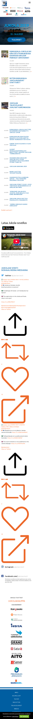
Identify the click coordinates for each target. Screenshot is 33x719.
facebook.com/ (16, 576)
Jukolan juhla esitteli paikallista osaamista (19, 199)
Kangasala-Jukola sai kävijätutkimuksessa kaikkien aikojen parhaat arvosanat (20, 54)
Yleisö (16, 699)
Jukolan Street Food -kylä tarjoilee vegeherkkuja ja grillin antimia (20, 186)
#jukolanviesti (5, 305)
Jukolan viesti (15, 279)
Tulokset (17, 40)
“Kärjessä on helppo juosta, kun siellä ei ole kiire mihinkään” (19, 193)
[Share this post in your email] (7, 339)
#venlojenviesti (21, 305)
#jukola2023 (13, 305)
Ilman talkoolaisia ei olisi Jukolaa (20, 144)
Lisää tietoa (15, 716)
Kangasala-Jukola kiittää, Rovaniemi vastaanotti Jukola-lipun (20, 131)
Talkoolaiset (16, 705)
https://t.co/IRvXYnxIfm (18, 443)
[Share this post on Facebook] (1, 339)
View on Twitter (6, 309)
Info (16, 692)
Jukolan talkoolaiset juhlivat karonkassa (20, 105)
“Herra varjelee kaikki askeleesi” (18, 204)
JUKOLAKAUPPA (16, 601)
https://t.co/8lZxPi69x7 (8, 302)
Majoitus (16, 702)
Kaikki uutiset (6, 210)
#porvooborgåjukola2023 (8, 307)
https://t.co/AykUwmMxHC (20, 432)
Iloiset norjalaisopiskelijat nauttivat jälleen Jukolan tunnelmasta (20, 151)
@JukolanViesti (5, 283)
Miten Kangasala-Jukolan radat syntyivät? (18, 80)
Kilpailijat (16, 695)
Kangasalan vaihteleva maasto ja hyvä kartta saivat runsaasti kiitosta (20, 138)
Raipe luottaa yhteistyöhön (15, 172)
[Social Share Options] (15, 337)
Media (16, 709)
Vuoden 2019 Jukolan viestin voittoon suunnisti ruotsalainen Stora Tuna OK (19, 160)
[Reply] (15, 409)
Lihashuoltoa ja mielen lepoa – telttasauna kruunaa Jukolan (19, 179)
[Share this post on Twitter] (3, 339)
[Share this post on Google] (4, 339)
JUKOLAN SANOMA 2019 (18, 166)
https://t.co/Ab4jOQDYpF (15, 438)
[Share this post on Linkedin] (5, 339)
